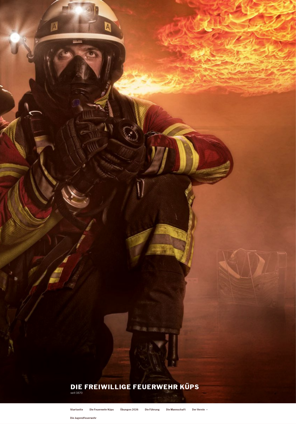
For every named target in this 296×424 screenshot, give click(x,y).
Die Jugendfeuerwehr (83, 417)
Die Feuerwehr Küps (102, 409)
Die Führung (152, 409)
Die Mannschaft (176, 409)
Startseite (76, 409)
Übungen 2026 (129, 409)
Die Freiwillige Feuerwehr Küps (135, 387)
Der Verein (198, 409)
